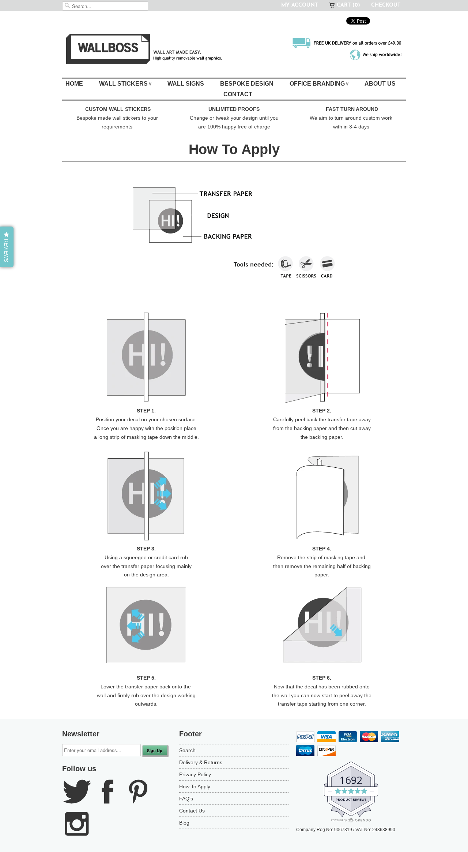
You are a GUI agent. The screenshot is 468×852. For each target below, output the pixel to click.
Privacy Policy (195, 774)
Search (187, 750)
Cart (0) (348, 5)
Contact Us (192, 811)
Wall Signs (185, 84)
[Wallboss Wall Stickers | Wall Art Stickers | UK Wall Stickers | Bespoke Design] (234, 50)
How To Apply (194, 786)
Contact (237, 94)
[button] (7, 247)
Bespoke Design (246, 84)
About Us (380, 84)
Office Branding (319, 84)
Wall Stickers (125, 84)
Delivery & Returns (200, 762)
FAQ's (186, 798)
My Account (299, 5)
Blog (184, 823)
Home (74, 84)
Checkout (385, 5)
